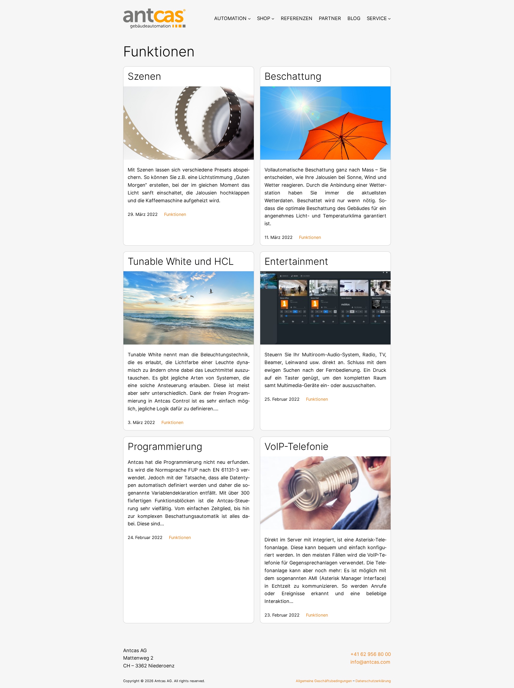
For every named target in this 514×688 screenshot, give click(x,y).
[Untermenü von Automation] (249, 18)
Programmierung (165, 446)
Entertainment (296, 261)
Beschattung (293, 76)
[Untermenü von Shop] (272, 18)
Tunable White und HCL (181, 261)
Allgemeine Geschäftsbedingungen (324, 681)
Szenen (144, 76)
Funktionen (175, 214)
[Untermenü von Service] (389, 18)
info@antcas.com (370, 662)
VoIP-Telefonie (296, 446)
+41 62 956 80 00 (370, 654)
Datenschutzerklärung (373, 681)
